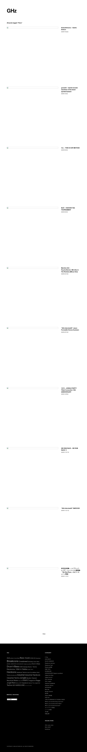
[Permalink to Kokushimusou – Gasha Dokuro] (32, 52)
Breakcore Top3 (49, 665)
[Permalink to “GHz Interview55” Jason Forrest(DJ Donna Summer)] (32, 352)
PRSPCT (26, 680)
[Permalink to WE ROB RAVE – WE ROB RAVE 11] (32, 473)
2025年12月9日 (64, 394)
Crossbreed (23, 661)
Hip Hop (13, 675)
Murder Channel (32, 678)
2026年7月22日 (64, 31)
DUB (20, 667)
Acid (8, 658)
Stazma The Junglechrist (34, 683)
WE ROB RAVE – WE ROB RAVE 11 (69, 449)
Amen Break (17, 658)
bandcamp (47, 729)
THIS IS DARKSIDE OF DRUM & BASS (55, 699)
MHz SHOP (48, 727)
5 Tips (46, 657)
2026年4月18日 (64, 274)
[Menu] (9, 2)
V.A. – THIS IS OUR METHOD (70, 148)
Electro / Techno (32, 667)
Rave (14, 682)
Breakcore (12, 661)
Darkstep (30, 661)
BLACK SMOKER (49, 661)
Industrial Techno (13, 678)
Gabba (24, 669)
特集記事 (47, 713)
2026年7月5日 (64, 93)
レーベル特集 (48, 709)
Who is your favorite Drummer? (52, 705)
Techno (9, 685)
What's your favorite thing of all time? (54, 701)
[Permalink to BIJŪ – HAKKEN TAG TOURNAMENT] (32, 232)
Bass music (25, 657)
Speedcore (25, 683)
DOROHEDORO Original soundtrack (23, 664)
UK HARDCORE (19, 685)
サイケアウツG (28, 685)
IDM (16, 675)
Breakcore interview (50, 663)
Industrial (20, 674)
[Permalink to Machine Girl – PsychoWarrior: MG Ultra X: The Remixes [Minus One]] (32, 292)
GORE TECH (30, 669)
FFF (21, 669)
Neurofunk (10, 680)
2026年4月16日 (64, 332)
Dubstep (25, 667)
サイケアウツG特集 (50, 707)
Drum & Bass (36, 664)
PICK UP (47, 697)
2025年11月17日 (65, 452)
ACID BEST (48, 659)
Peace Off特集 (48, 695)
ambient (12, 658)
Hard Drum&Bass (31, 672)
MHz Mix (47, 689)
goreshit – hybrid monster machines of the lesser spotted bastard (69, 90)
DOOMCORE (48, 671)
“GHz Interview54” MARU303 (70, 508)
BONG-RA (32, 658)
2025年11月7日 (64, 576)
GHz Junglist (48, 681)
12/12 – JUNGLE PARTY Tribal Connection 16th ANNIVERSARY (69, 390)
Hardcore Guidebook (50, 683)
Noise (16, 680)
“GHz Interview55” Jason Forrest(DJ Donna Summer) (70, 329)
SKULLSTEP (19, 683)
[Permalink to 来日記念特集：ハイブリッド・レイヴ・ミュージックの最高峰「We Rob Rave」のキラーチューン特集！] (32, 593)
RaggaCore (32, 680)
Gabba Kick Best (49, 675)
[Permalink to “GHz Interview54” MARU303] (32, 533)
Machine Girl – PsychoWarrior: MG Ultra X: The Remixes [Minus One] (70, 270)
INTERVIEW (48, 687)
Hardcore (11, 671)
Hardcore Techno (21, 672)
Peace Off (20, 680)
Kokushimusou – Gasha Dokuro (69, 28)
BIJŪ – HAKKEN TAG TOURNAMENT (68, 209)
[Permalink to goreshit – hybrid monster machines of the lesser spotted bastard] (32, 112)
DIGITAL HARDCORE (11, 664)
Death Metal (36, 661)
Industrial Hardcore (32, 674)
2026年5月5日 (64, 150)
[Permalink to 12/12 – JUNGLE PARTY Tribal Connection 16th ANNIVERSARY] (32, 412)
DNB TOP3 (47, 669)
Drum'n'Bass (13, 666)
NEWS (46, 693)
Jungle (23, 677)
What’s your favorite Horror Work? (53, 703)
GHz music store (49, 725)
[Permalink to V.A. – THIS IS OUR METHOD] (32, 172)
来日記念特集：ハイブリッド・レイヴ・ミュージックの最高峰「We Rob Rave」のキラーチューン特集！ (70, 571)
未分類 (46, 711)
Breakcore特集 (48, 667)
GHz (11, 10)
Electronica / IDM (13, 669)
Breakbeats (38, 658)
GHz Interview (48, 679)
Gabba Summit (48, 677)
